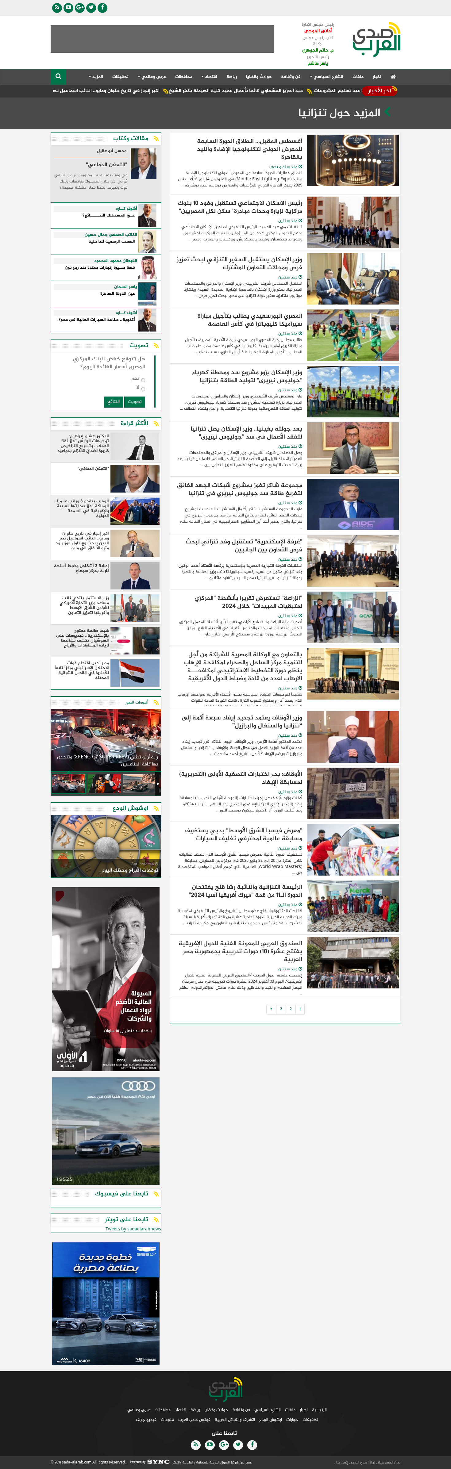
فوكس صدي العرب (194, 1419)
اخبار (377, 76)
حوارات (292, 1419)
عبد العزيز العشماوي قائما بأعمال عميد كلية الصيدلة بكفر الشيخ (290, 91)
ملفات (358, 76)
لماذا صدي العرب (362, 1462)
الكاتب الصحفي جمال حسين (111, 235)
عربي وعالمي (138, 1409)
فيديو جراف (146, 1419)
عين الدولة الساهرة (117, 294)
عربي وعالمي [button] (153, 76)
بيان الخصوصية (388, 1462)
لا (138, 389)
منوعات (167, 1419)
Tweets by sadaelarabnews (133, 1229)
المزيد (97, 76)
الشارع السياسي (267, 1409)
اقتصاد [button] (210, 76)
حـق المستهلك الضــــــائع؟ (109, 216)
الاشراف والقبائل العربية (235, 1419)
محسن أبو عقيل (111, 151)
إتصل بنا (341, 1462)
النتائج (113, 402)
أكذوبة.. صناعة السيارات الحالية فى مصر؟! (96, 320)
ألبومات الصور (136, 702)
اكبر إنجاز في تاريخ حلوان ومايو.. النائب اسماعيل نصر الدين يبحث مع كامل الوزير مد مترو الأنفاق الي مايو (107, 91)
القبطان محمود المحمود (115, 261)
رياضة (231, 76)
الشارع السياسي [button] (327, 76)
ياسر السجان (125, 287)
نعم (135, 380)
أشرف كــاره (126, 209)
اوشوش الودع (270, 1419)
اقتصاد (180, 1409)
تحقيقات (120, 76)
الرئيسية (319, 1409)
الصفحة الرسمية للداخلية (111, 242)
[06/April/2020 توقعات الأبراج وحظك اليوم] (106, 847)
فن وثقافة (291, 76)
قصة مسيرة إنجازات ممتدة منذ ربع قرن (100, 268)
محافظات (183, 76)
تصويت (135, 402)
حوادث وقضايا (259, 76)
